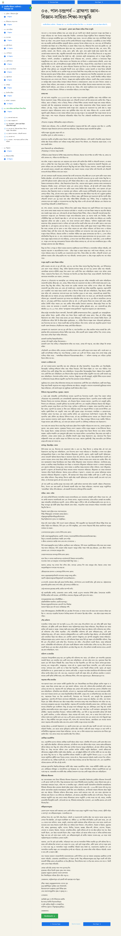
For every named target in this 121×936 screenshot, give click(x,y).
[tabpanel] (76, 473)
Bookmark (48, 916)
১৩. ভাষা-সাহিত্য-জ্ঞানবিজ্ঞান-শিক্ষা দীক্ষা (74, 25)
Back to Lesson (76, 924)
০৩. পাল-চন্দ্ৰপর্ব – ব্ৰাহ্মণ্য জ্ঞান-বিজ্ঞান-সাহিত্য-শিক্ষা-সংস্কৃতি (98, 25)
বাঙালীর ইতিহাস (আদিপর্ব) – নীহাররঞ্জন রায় (13, 7)
